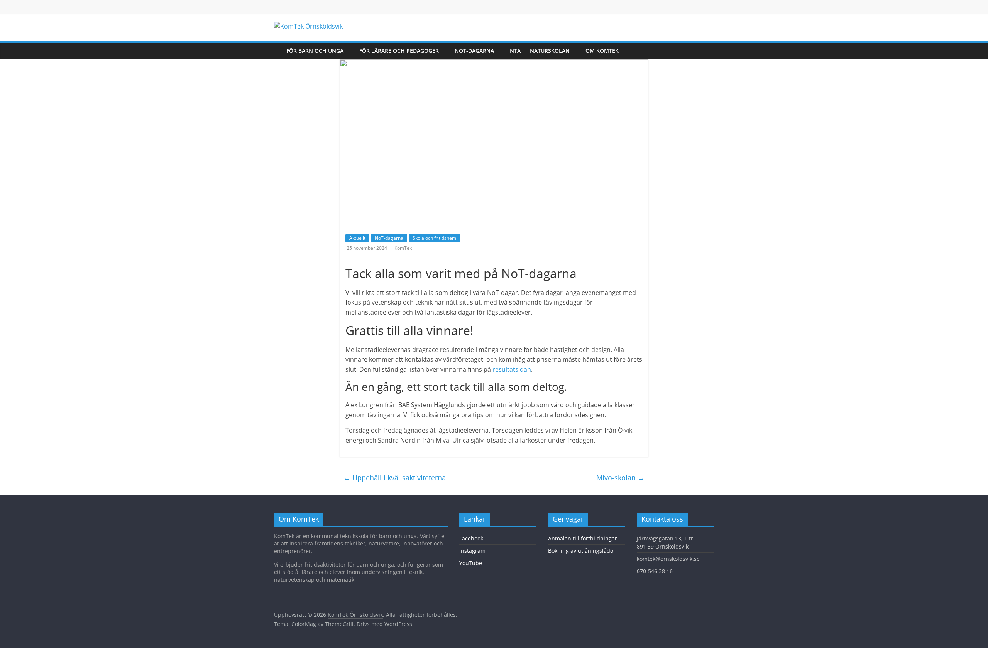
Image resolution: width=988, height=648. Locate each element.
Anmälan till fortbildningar (582, 538)
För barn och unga (314, 50)
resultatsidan (511, 369)
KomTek (403, 248)
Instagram (472, 550)
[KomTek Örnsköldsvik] (278, 51)
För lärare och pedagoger (399, 50)
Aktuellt (357, 238)
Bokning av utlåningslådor (582, 550)
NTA (515, 50)
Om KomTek (602, 50)
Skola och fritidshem (434, 238)
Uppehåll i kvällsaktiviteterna (394, 477)
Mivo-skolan (620, 477)
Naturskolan (550, 50)
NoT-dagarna (474, 50)
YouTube (470, 563)
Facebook (471, 538)
